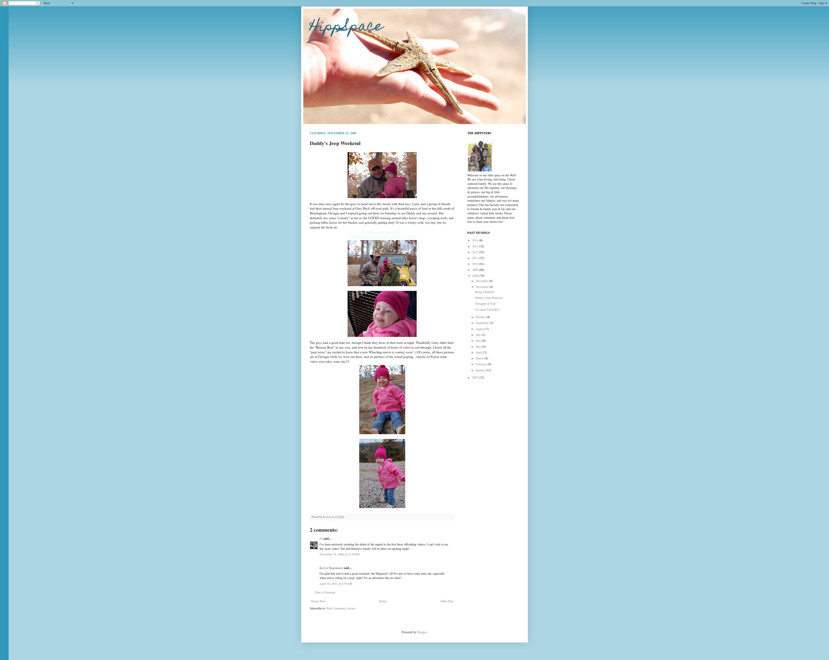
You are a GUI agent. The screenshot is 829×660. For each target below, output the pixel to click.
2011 (475, 258)
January (481, 370)
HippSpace (346, 27)
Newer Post (318, 601)
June (479, 340)
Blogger (422, 632)
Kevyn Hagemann (331, 568)
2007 (475, 377)
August (480, 329)
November (482, 287)
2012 (475, 252)
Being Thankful (484, 292)
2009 (475, 270)
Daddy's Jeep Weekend (489, 298)
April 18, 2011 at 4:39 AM (336, 584)
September (483, 323)
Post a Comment (325, 592)
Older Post (446, 601)
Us (321, 538)
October (481, 317)
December (482, 281)
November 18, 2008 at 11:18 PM (339, 554)
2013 (475, 246)
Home (382, 601)
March (480, 358)
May (479, 346)
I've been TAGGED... (488, 310)
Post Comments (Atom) (341, 608)
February (482, 364)
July (479, 335)
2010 (475, 264)
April (479, 352)
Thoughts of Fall (485, 303)
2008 (475, 276)
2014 (475, 240)
